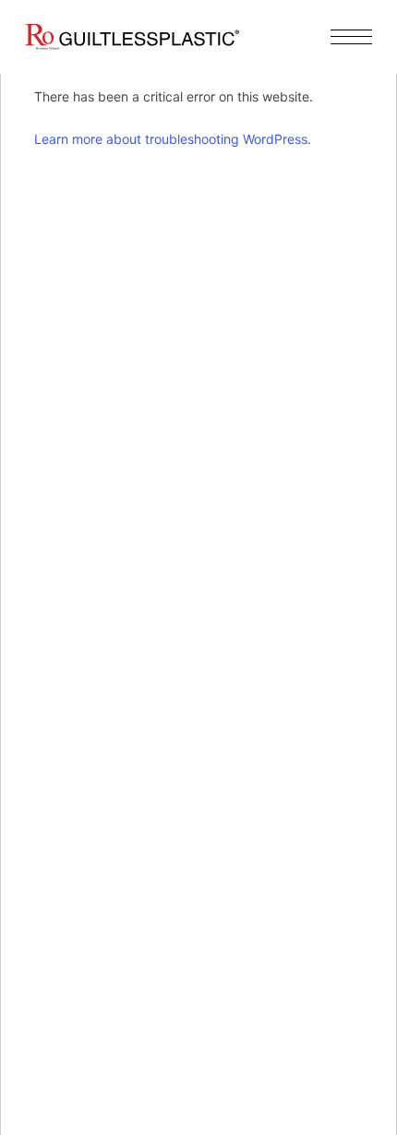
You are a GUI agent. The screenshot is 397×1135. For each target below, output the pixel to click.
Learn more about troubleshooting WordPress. (172, 139)
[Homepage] (132, 37)
